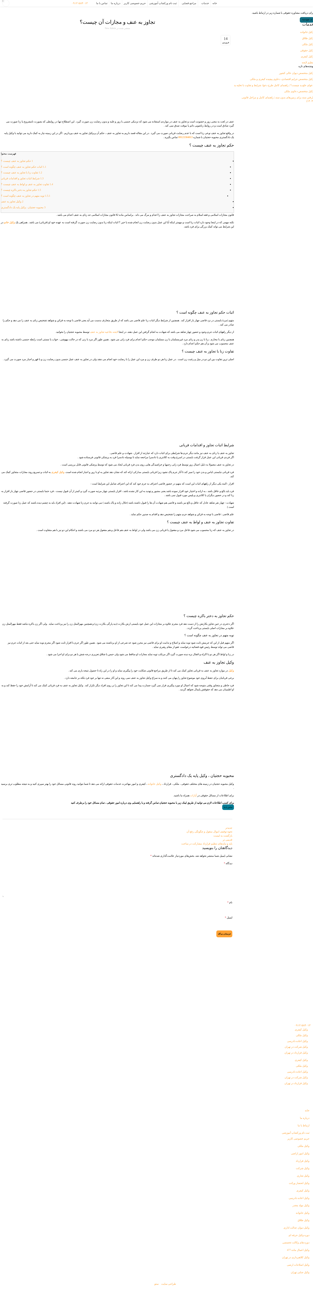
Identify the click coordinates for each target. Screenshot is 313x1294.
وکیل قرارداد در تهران (296, 1052)
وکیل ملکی (302, 1035)
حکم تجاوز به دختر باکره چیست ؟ (21, 190)
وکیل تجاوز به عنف (12, 201)
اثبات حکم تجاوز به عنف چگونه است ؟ (23, 166)
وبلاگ (303, 10)
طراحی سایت (168, 1283)
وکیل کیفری (114, 13)
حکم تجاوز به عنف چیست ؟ (17, 161)
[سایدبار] (309, 1290)
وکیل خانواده (154, 783)
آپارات (193, 795)
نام (229, 902)
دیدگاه (228, 863)
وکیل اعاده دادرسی (297, 1041)
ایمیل (228, 917)
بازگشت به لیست (222, 835)
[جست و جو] (92, 3)
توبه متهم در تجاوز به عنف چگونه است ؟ (25, 195)
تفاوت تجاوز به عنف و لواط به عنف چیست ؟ (27, 184)
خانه (309, 10)
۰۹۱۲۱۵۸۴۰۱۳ (80, 3)
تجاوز (123, 13)
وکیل (231, 670)
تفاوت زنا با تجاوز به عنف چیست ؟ (21, 172)
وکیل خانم (9, 222)
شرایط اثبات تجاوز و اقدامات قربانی (22, 178)
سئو (156, 1283)
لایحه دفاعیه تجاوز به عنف (104, 332)
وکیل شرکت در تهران (296, 1046)
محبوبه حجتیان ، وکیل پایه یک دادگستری (23, 207)
